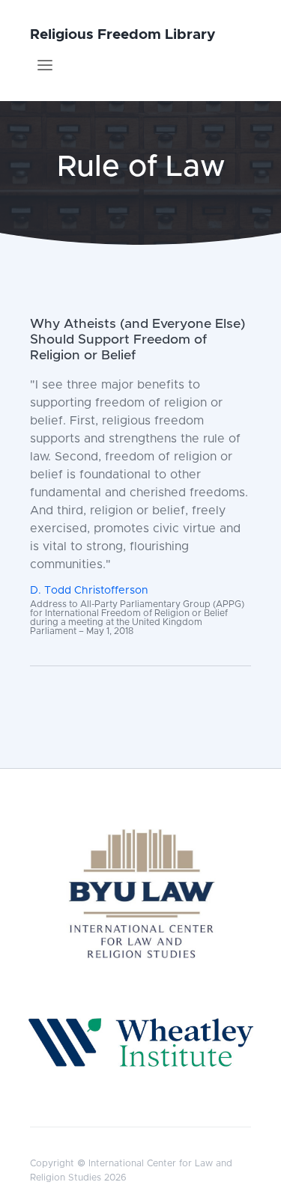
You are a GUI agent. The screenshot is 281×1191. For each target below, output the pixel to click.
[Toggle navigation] (45, 65)
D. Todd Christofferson (89, 590)
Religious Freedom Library (123, 35)
